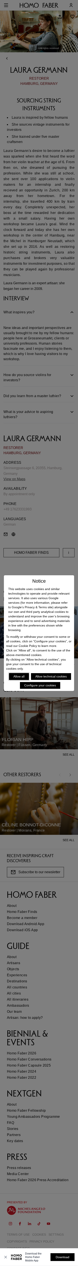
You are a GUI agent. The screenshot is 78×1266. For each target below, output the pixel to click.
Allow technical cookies (51, 676)
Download (62, 1257)
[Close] (5, 1257)
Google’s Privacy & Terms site (32, 607)
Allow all (18, 676)
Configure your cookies (40, 685)
